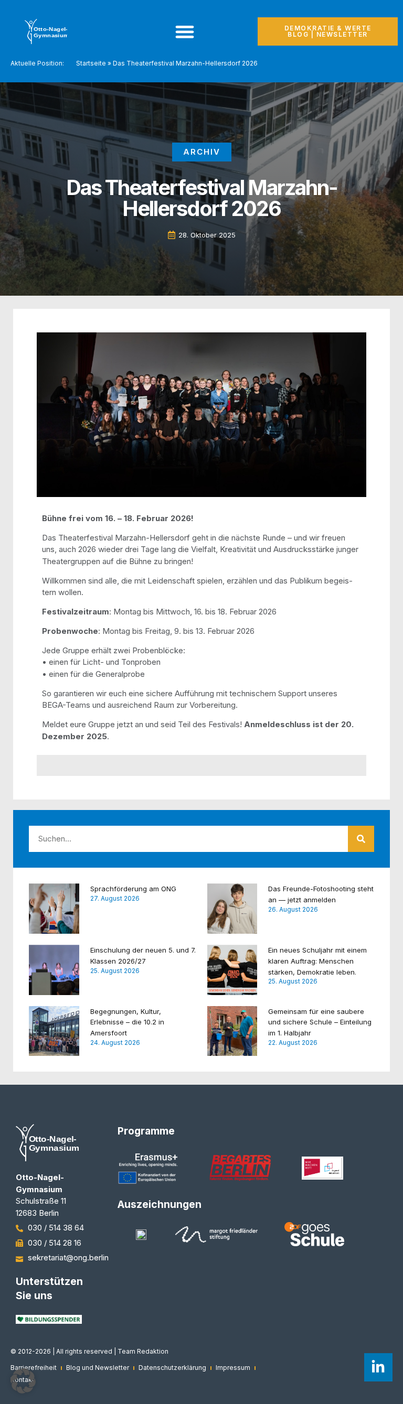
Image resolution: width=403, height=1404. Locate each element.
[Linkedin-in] (378, 1367)
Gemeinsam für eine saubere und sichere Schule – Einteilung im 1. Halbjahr (320, 1022)
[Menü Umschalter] (185, 31)
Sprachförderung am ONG (133, 888)
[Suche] (361, 839)
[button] (23, 1381)
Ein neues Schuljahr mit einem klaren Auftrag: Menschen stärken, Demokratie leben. (317, 961)
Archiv (201, 152)
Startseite (91, 63)
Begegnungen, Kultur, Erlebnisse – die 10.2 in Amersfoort (127, 1022)
